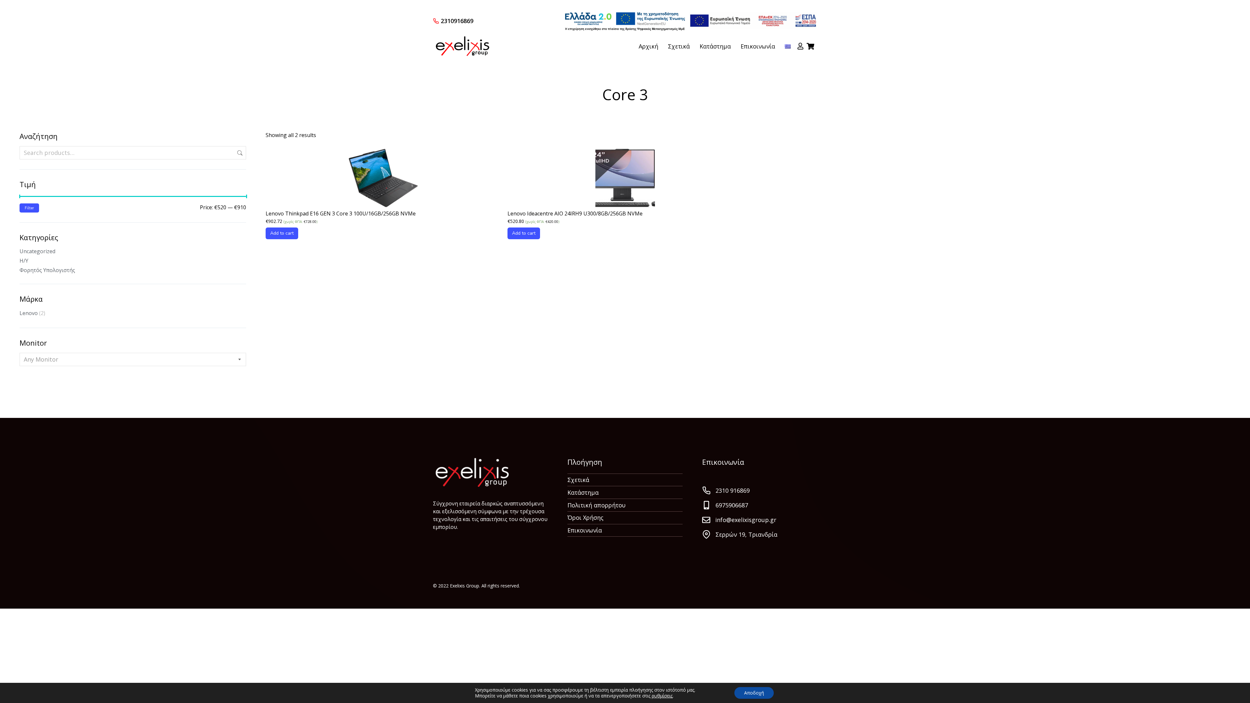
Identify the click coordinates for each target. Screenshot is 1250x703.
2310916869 (457, 21)
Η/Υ (24, 260)
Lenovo (29, 313)
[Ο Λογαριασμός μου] (800, 46)
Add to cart (282, 233)
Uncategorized (37, 251)
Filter (29, 208)
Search (239, 152)
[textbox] (41, 359)
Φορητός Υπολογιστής (47, 270)
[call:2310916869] (436, 21)
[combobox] (133, 359)
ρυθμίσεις (662, 696)
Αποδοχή (754, 693)
